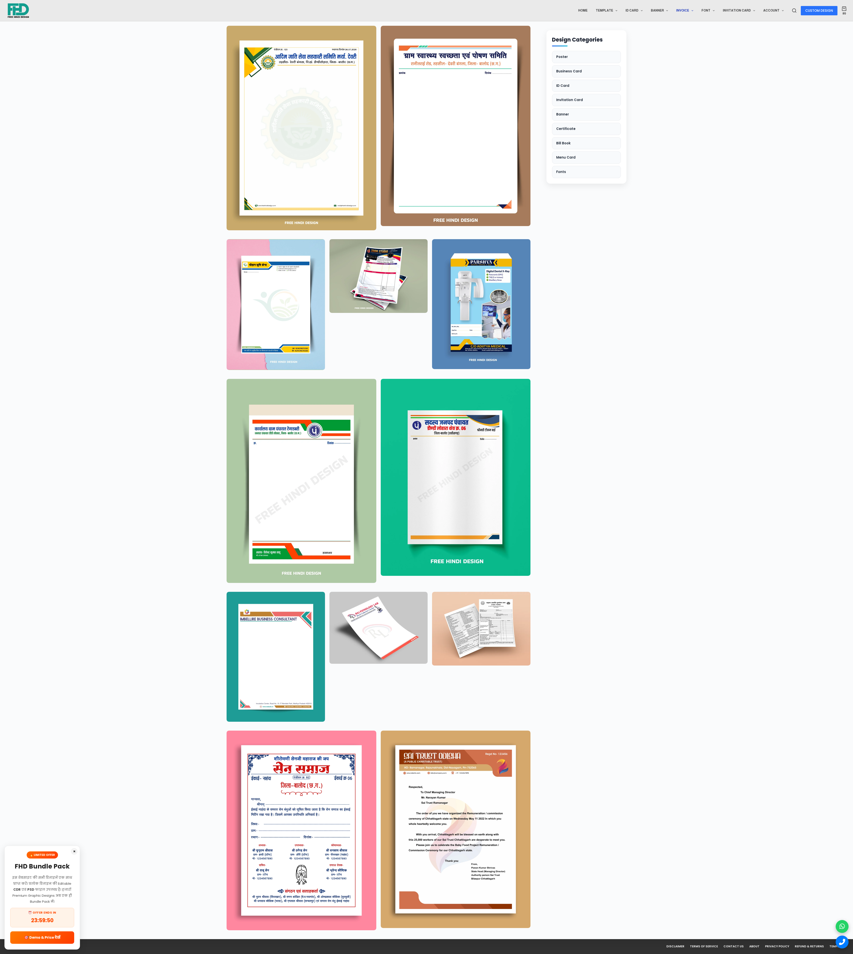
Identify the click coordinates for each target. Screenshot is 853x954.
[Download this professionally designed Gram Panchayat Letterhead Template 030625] (301, 481)
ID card (632, 10)
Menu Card (566, 157)
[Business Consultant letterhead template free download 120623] (276, 657)
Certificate (566, 128)
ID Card (562, 85)
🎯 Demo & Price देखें (42, 937)
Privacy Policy (777, 946)
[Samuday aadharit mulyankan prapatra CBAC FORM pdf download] (481, 629)
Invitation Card (737, 10)
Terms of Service (704, 946)
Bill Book (563, 143)
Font (706, 10)
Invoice (682, 10)
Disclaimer (675, 946)
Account (771, 10)
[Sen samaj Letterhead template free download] (301, 830)
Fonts (561, 171)
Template (604, 10)
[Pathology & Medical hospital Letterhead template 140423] (378, 628)
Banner (657, 10)
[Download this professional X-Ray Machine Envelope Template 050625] (481, 304)
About (754, 946)
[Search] (794, 10)
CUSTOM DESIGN (819, 10)
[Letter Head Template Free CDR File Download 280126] (455, 126)
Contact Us (733, 946)
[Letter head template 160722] (455, 829)
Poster (562, 56)
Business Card (569, 71)
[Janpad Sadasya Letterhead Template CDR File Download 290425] (455, 477)
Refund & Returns (809, 946)
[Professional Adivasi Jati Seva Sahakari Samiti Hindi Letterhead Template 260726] (301, 128)
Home (583, 10)
